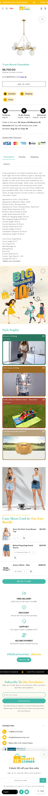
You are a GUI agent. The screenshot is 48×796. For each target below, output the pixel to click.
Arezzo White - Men (21, 565)
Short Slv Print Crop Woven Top (24, 530)
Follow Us (22, 660)
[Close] (44, 754)
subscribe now (24, 701)
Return (6, 164)
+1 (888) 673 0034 (16, 732)
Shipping (5, 72)
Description (8, 157)
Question (12, 94)
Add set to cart (24, 581)
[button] (6, 8)
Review (22, 157)
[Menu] (2, 8)
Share (10, 100)
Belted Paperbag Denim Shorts (23, 546)
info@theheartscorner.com (19, 737)
